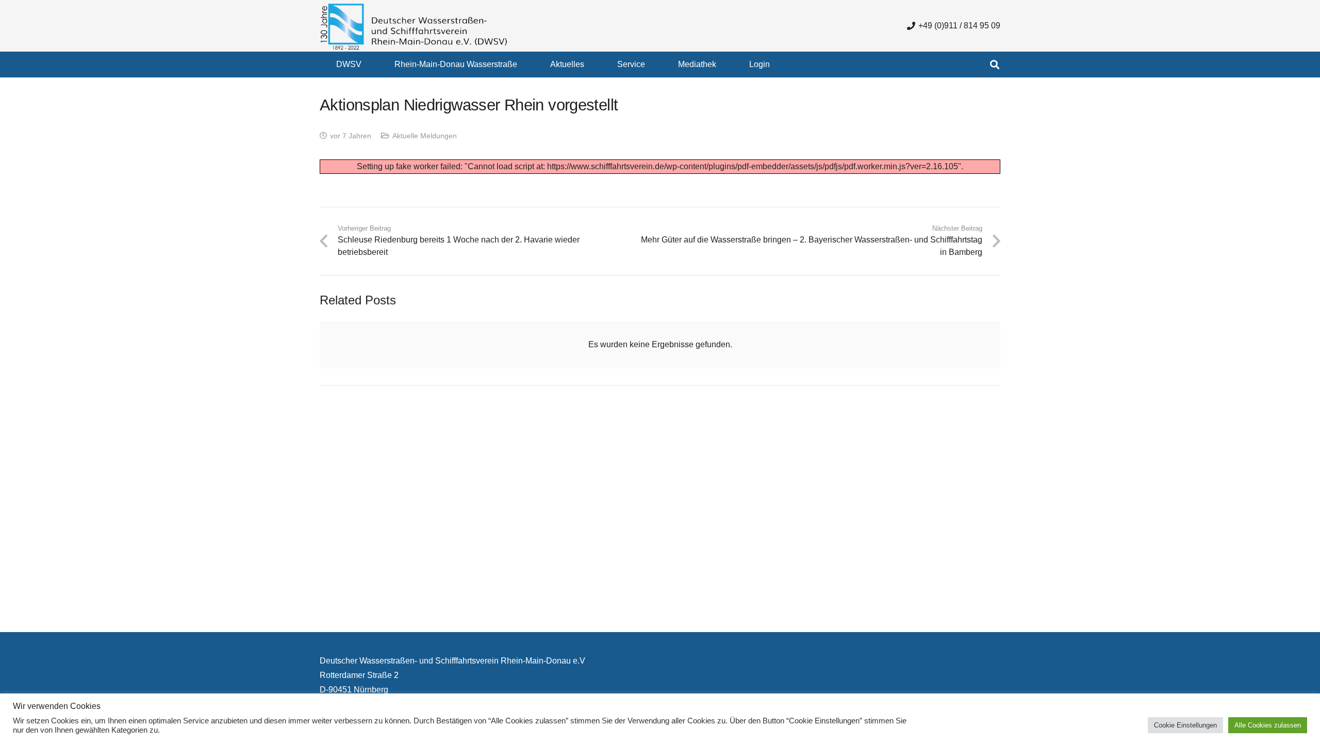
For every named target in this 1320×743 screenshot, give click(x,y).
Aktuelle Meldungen (424, 136)
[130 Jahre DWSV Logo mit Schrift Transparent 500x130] (414, 26)
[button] (369, 64)
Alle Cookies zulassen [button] (1267, 725)
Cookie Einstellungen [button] (1185, 725)
